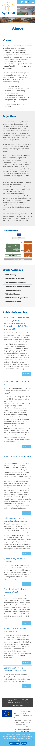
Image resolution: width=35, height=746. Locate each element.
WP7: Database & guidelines (16, 298)
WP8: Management (13, 302)
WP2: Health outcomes (14, 279)
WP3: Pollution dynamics (15, 282)
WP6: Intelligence (12, 294)
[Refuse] (33, 739)
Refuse (24, 743)
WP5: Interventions (13, 290)
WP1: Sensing (10, 275)
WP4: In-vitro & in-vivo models (17, 286)
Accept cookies (14, 743)
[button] (17, 275)
